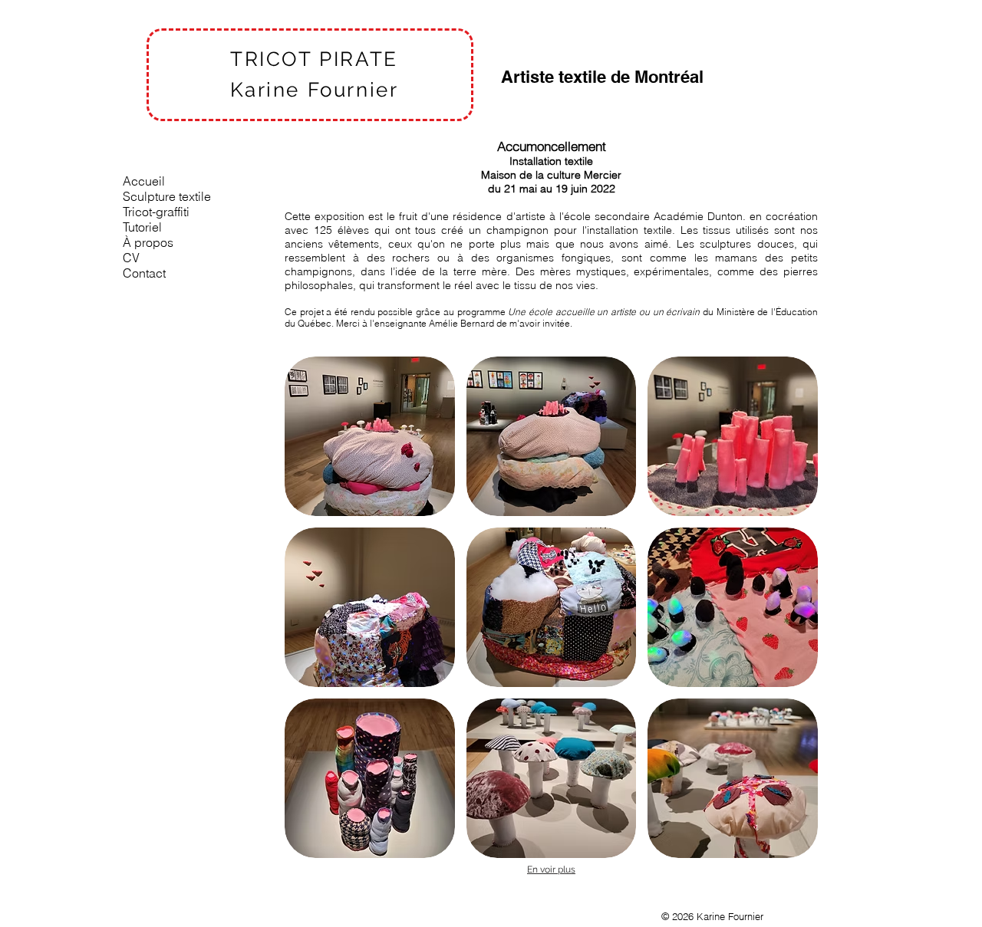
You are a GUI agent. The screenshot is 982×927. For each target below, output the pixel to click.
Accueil (144, 181)
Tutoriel (142, 227)
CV (131, 257)
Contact (144, 273)
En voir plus (551, 869)
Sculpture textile (167, 196)
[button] (370, 436)
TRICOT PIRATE (314, 59)
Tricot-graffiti (156, 211)
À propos (148, 242)
